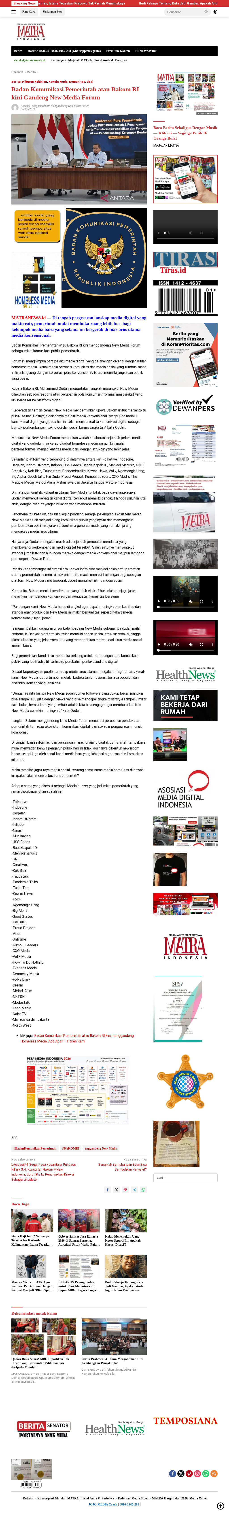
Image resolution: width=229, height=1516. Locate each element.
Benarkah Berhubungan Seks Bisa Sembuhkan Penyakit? (122, 1164)
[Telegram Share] (134, 1190)
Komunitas (77, 81)
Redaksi (25, 106)
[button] (206, 11)
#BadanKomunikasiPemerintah (35, 1148)
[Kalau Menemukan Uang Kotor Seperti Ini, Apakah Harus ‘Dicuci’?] (126, 1220)
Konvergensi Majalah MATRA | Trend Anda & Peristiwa (89, 60)
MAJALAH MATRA (166, 145)
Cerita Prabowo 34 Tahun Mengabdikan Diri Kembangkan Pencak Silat (112, 1361)
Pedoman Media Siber (133, 1498)
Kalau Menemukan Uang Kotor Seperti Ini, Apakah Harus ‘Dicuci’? (123, 1240)
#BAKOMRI (70, 1148)
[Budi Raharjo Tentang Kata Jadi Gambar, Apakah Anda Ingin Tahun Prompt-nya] (126, 1266)
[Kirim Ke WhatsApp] (143, 1190)
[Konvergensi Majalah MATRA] (30, 31)
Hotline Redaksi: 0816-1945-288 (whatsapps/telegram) (64, 51)
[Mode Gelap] (215, 12)
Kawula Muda (58, 81)
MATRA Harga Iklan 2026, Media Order (179, 1498)
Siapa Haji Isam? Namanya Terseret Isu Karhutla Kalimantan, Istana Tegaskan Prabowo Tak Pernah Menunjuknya (31, 1241)
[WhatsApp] (205, 1474)
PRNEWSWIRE (146, 51)
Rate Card (28, 11)
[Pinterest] (189, 1474)
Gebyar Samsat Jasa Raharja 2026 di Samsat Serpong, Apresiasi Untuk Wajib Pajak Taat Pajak (78, 1241)
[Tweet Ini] (116, 1190)
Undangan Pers (52, 11)
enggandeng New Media (101, 1148)
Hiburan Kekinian (34, 81)
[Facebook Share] (107, 1190)
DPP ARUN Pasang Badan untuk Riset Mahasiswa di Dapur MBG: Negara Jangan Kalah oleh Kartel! (78, 1287)
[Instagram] (197, 1474)
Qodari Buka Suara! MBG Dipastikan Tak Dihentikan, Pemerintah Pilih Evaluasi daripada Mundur (40, 1363)
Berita (18, 51)
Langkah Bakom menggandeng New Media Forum (60, 106)
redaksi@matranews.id (29, 60)
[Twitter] (180, 1474)
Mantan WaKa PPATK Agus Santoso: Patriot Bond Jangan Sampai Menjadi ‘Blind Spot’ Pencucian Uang (31, 1287)
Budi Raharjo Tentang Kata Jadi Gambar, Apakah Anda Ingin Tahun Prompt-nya (139, 3)
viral (90, 81)
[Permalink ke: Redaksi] (15, 107)
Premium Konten (118, 51)
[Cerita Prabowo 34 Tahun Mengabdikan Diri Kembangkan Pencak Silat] (114, 1336)
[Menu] (14, 12)
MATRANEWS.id (28, 317)
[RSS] (214, 1474)
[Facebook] (172, 1474)
